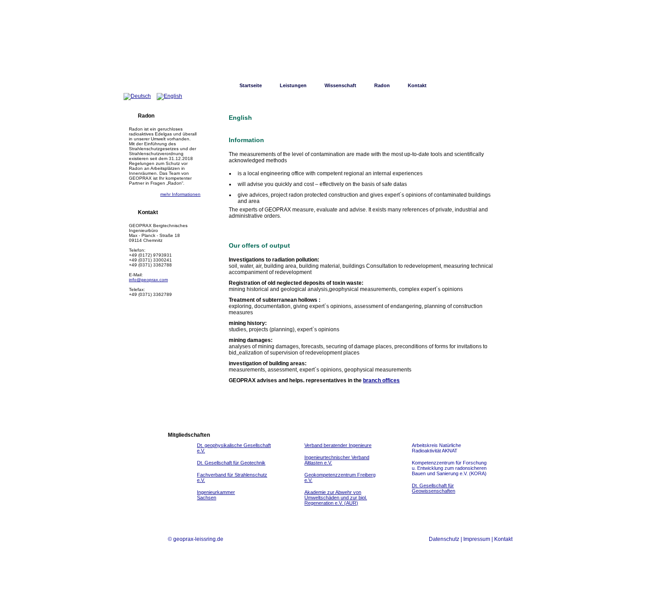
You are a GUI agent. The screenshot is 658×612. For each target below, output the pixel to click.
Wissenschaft (340, 85)
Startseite (250, 85)
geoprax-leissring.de (198, 539)
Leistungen (293, 85)
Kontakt (417, 85)
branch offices (381, 380)
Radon (382, 85)
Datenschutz (444, 539)
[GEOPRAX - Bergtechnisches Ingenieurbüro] (329, 44)
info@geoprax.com (148, 279)
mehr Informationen (180, 194)
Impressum (476, 539)
